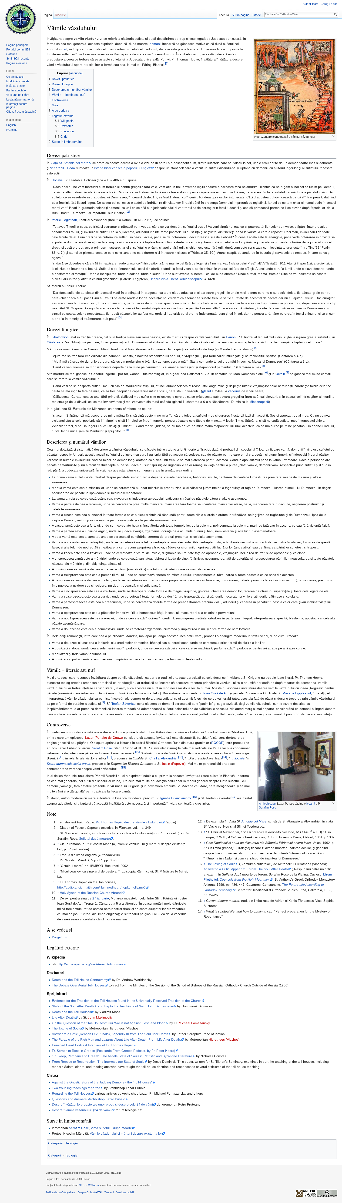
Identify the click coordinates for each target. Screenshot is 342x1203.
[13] (180, 757)
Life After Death (63, 1017)
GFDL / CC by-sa (89, 1185)
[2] (128, 211)
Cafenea (11, 54)
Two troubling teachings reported (76, 1088)
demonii (155, 44)
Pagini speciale (16, 90)
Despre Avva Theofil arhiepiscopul (175, 279)
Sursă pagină (240, 15)
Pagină (47, 15)
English (11, 125)
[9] (103, 702)
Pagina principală (17, 45)
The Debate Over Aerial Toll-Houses (78, 985)
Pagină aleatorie (16, 63)
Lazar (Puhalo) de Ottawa (104, 737)
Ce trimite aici (14, 76)
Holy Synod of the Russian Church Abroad (91, 893)
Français (11, 129)
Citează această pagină (21, 111)
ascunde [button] (76, 73)
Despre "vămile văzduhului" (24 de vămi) (82, 1110)
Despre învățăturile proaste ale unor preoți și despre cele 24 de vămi (102, 1104)
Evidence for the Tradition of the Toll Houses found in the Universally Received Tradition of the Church (126, 1000)
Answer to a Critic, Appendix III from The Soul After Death (246, 869)
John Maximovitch (101, 1017)
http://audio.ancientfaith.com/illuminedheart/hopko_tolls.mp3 (101, 887)
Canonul (232, 337)
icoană (310, 803)
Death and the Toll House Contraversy (80, 980)
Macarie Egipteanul (296, 693)
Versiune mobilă (125, 1192)
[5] (263, 365)
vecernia (234, 391)
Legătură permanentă (20, 99)
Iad (65, 49)
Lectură (224, 15)
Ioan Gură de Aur (216, 693)
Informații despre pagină (16, 105)
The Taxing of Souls (220, 864)
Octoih (280, 374)
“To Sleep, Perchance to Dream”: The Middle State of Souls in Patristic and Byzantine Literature (122, 1056)
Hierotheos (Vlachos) (224, 1039)
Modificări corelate (18, 81)
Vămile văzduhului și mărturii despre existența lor (126, 1133)
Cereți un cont (329, 4)
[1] (166, 63)
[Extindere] (333, 136)
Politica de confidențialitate (60, 1192)
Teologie (71, 1143)
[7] (287, 372)
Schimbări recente (17, 58)
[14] (224, 757)
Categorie (55, 1143)
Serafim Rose (267, 807)
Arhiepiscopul (267, 803)
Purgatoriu (59, 937)
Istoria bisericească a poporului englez (122, 168)
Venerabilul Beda (62, 168)
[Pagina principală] (20, 18)
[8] (127, 429)
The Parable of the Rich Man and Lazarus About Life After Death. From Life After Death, (116, 1039)
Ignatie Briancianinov (175, 798)
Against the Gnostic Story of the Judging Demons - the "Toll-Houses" (102, 1082)
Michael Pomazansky (194, 1023)
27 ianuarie (100, 898)
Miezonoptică (259, 402)
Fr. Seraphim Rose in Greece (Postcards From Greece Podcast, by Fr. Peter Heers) (113, 1051)
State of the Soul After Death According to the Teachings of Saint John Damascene (112, 1006)
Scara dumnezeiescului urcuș (68, 763)
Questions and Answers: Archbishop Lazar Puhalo (88, 1099)
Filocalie (56, 180)
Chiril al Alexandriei (163, 758)
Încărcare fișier (15, 85)
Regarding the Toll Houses (71, 1093)
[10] (137, 751)
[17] (233, 797)
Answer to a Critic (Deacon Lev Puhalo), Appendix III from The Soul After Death (110, 1034)
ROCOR (217, 743)
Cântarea (53, 342)
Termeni (109, 1192)
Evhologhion (59, 337)
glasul (206, 391)
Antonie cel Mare (253, 821)
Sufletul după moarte (94, 838)
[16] (194, 797)
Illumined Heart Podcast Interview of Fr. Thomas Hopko (92, 1045)
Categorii (54, 1155)
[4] (255, 347)
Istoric (256, 15)
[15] (123, 767)
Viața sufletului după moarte (111, 1128)
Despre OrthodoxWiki (89, 1192)
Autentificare (311, 4)
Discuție (60, 15)
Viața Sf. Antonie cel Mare (69, 163)
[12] (109, 757)
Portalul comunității (18, 49)
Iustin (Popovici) (174, 763)
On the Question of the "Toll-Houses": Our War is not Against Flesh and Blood (108, 1023)
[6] (266, 372)
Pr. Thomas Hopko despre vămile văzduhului (129, 822)
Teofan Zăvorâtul (123, 703)
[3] (119, 317)
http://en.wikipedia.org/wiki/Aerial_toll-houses (90, 964)
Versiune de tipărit (17, 95)
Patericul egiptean (63, 220)
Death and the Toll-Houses (71, 1012)
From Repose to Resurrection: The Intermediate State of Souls (98, 1061)
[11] (61, 757)
